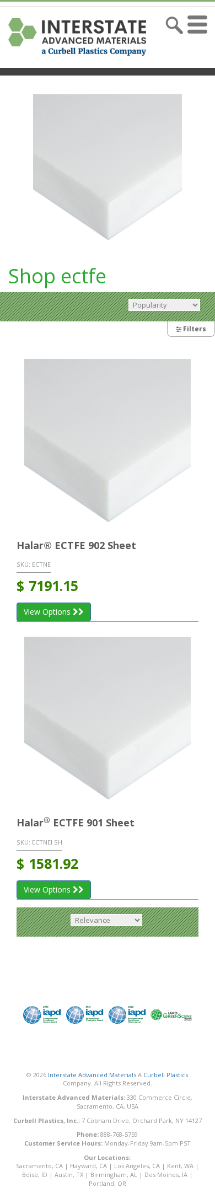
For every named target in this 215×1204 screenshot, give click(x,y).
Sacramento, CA (39, 1166)
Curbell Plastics (165, 1075)
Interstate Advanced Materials (92, 1075)
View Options (48, 611)
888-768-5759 (119, 1134)
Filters (193, 329)
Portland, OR (107, 1183)
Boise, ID (34, 1174)
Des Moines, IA (165, 1174)
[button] (200, 37)
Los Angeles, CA (137, 1166)
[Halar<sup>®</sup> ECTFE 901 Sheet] (107, 720)
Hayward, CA (88, 1166)
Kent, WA (180, 1166)
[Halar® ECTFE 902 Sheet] (107, 442)
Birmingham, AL (113, 1174)
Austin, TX (69, 1174)
